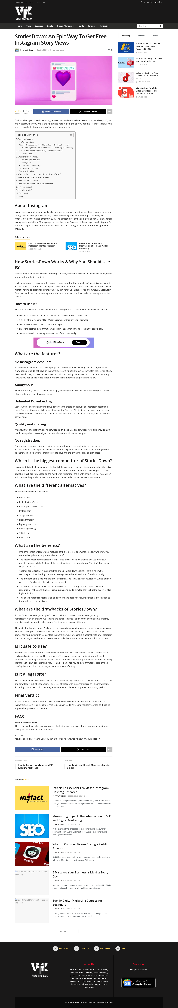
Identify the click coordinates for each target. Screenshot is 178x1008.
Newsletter (159, 2)
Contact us (19, 2)
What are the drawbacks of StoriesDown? (36, 183)
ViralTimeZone (60, 796)
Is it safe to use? (25, 187)
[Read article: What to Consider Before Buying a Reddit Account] (32, 854)
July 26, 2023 (42, 50)
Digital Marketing (65, 26)
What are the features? (28, 157)
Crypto (50, 26)
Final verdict (24, 193)
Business (39, 26)
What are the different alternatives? (33, 177)
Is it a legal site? (25, 190)
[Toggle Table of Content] (70, 135)
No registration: (28, 171)
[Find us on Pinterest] (148, 2)
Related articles (28, 142)
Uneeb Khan (28, 50)
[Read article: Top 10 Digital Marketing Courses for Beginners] (32, 910)
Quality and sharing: (30, 168)
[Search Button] (161, 26)
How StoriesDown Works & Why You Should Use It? (40, 150)
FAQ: (21, 196)
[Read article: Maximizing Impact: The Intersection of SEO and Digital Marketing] (71, 246)
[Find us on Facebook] (141, 2)
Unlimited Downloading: (31, 165)
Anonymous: (27, 162)
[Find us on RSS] (151, 2)
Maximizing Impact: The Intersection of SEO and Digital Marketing (47, 147)
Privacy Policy (40, 2)
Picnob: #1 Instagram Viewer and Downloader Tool (149, 59)
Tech (28, 26)
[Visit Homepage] (23, 13)
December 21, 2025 (36, 249)
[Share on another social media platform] (109, 111)
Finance (91, 26)
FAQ (25, 2)
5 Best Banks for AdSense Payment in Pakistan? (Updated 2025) (148, 46)
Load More (63, 931)
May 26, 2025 (85, 251)
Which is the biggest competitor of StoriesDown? (39, 174)
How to (81, 26)
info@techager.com (138, 969)
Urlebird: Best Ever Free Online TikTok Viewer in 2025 (147, 76)
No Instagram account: (31, 160)
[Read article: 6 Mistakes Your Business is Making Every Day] (32, 882)
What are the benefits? (28, 180)
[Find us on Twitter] (144, 2)
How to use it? (27, 154)
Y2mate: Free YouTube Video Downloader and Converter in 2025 (147, 91)
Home (31, 2)
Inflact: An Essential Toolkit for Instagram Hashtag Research (45, 145)
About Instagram (25, 139)
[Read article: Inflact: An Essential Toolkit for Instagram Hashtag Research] (20, 246)
